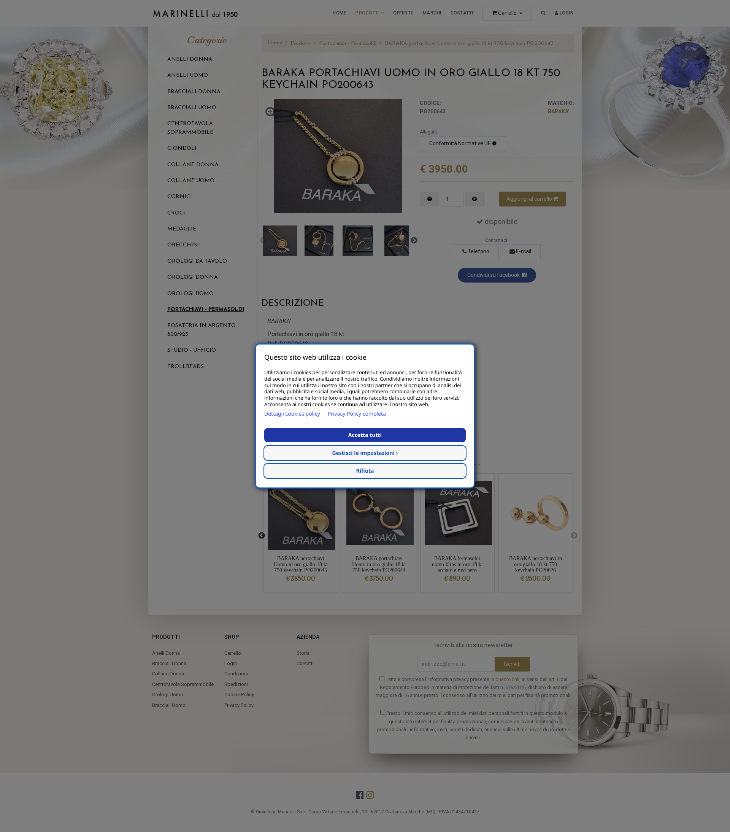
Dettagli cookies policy (292, 414)
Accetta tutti (365, 435)
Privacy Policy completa (357, 414)
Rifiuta (365, 471)
